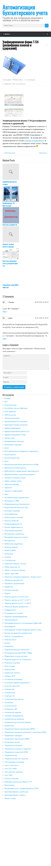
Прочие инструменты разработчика (18, 633)
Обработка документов (13, 580)
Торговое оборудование (14, 716)
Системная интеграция (14, 679)
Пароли (7, 593)
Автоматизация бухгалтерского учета (25, 10)
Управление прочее (12, 742)
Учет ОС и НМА (11, 769)
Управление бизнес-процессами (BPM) (20, 729)
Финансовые (9, 785)
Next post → (44, 153)
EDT (6, 402)
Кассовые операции (12, 511)
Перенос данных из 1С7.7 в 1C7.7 (18, 600)
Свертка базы (10, 669)
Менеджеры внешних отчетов (16, 537)
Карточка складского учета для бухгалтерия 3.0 (10, 263)
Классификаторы (11, 514)
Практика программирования (16, 616)
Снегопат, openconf (12, 686)
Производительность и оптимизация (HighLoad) (23, 623)
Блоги (7, 448)
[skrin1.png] (14, 105)
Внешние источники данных (15, 468)
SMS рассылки (10, 415)
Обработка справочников (14, 583)
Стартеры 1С (10, 696)
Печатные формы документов (16, 607)
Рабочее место (10, 640)
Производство (10, 626)
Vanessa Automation (12, 418)
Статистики (9, 702)
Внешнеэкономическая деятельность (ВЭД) (21, 464)
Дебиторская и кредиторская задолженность (22, 471)
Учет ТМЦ (8, 775)
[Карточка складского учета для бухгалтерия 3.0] (26, 254)
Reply (5, 311)
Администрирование (13, 428)
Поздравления (10, 610)
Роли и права (10, 666)
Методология (10, 540)
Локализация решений (13, 531)
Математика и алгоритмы (14, 534)
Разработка (9, 646)
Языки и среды (10, 798)
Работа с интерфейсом (14, 636)
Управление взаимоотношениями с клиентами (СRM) (25, 732)
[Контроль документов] (26, 215)
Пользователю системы (14, 613)
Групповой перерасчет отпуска (10, 182)
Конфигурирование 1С (13, 524)
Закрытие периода (12, 484)
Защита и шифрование (14, 491)
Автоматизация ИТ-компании (16, 421)
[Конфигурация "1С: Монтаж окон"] (26, 194)
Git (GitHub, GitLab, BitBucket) (16, 408)
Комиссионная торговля (14, 517)
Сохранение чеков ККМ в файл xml (11, 286)
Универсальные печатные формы (18, 722)
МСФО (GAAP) (10, 550)
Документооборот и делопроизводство (20, 474)
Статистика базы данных (14, 699)
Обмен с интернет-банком (15, 570)
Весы (7, 461)
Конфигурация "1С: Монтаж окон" (9, 204)
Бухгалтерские (10, 454)
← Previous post (9, 153)
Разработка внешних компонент (17, 650)
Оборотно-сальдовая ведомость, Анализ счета (23, 577)
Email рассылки (10, 405)
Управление (9, 726)
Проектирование (11, 620)
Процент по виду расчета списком (8, 245)
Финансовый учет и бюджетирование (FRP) (21, 788)
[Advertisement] (25, 834)
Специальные (10, 693)
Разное (7, 643)
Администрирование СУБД (15, 435)
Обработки (9, 587)
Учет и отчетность (18, 84)
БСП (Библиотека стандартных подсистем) (21, 451)
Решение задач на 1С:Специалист (18, 659)
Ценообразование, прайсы (15, 795)
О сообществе (10, 560)
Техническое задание (13, 712)
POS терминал (10, 412)
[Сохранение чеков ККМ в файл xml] (26, 275)
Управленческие (11, 755)
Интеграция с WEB (12, 501)
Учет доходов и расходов (14, 762)
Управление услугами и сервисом (18, 749)
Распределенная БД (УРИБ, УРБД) (18, 653)
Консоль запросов (12, 521)
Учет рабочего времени (14, 772)
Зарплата (8, 84)
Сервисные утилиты (12, 673)
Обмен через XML (12, 573)
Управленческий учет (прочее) (16, 759)
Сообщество (9, 689)
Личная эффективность (14, 527)
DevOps (8, 398)
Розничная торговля (12, 663)
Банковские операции (13, 445)
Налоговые (9, 554)
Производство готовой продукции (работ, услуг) (23, 630)
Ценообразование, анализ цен (16, 792)
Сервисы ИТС (10, 676)
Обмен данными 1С (12, 567)
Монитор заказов (11, 547)
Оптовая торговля (12, 590)
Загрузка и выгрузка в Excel (15, 478)
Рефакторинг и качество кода (16, 656)
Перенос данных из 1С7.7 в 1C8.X (18, 603)
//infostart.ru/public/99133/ (34, 141)
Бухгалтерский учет (12, 458)
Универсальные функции (14, 719)
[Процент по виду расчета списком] (26, 234)
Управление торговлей (13, 745)
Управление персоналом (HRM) (17, 739)
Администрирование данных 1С (17, 431)
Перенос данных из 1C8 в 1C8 (16, 597)
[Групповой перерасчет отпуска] (26, 172)
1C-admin (8, 80)
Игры (6, 494)
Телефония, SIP (11, 709)
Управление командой (13, 735)
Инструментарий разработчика (17, 497)
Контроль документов (10, 224)
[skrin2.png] (14, 116)
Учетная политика (12, 778)
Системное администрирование (17, 683)
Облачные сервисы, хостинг (15, 564)
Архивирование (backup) (14, 441)
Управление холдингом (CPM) (16, 752)
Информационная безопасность (17, 504)
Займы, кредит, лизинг (13, 481)
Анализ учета (10, 438)
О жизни (8, 557)
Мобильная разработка (14, 544)
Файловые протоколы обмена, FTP (18, 782)
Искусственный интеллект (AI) (16, 507)
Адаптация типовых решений (16, 425)
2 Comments (31, 80)
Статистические (11, 706)
